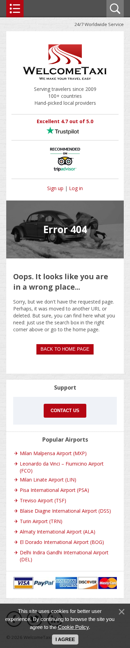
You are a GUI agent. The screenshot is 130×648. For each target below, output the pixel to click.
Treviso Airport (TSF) (43, 500)
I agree (65, 639)
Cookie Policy (73, 627)
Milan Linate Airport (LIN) (48, 479)
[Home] (65, 82)
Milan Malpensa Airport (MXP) (53, 453)
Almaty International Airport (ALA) (57, 531)
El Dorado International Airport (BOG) (62, 542)
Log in (76, 188)
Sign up (55, 188)
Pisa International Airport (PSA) (54, 490)
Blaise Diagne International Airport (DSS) (65, 511)
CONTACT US (65, 410)
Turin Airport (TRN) (41, 521)
